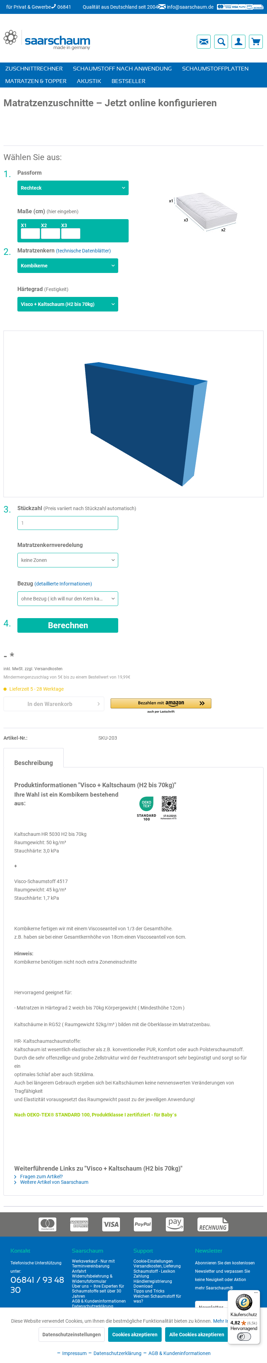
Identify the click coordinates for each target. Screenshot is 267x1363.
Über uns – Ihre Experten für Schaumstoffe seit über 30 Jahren (98, 1291)
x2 (44, 225)
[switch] (244, 1336)
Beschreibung (33, 762)
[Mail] (204, 42)
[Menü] (256, 1294)
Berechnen (68, 625)
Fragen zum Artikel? (41, 1176)
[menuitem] (143, 42)
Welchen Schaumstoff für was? (157, 1299)
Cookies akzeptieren (134, 1334)
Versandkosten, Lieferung (157, 1266)
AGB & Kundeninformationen (99, 1301)
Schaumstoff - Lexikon (154, 1271)
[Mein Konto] (238, 42)
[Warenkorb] (256, 42)
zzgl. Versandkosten (44, 668)
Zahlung (141, 1276)
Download (143, 1286)
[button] (161, 706)
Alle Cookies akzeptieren (196, 1334)
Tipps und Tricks (149, 1291)
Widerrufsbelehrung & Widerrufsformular (92, 1278)
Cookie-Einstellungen (153, 1261)
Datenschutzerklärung (92, 1306)
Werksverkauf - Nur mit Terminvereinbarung (93, 1264)
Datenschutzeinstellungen (71, 1334)
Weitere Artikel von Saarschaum (53, 1182)
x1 (24, 225)
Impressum (74, 1353)
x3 (64, 225)
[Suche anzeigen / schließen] (221, 42)
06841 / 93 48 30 (37, 1285)
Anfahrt (79, 1271)
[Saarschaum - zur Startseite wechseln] (46, 40)
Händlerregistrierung (153, 1281)
